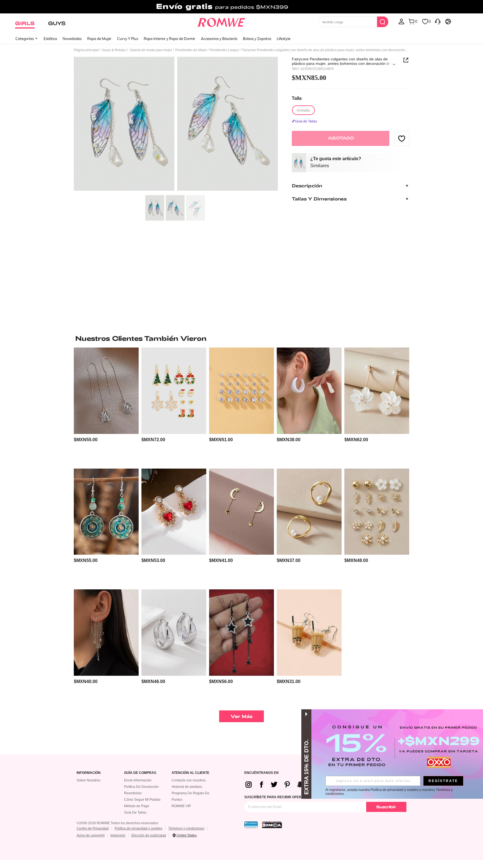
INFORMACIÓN (89, 773)
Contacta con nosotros (189, 780)
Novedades (72, 38)
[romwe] (221, 21)
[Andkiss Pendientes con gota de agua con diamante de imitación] (106, 391)
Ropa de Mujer (99, 38)
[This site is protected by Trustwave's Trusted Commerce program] (251, 824)
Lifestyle (283, 38)
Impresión (118, 835)
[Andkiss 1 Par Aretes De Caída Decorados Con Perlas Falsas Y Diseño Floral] (376, 391)
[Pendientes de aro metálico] (173, 632)
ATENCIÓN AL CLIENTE (190, 773)
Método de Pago (136, 806)
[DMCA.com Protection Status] (272, 824)
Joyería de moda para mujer (150, 50)
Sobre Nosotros (88, 780)
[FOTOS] (176, 124)
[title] (241, 338)
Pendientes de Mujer (191, 50)
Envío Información (137, 780)
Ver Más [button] (242, 716)
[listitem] (106, 406)
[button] (401, 138)
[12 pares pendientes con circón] (241, 391)
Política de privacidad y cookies (138, 828)
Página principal (86, 50)
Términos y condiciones (186, 828)
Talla (297, 98)
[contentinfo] (86, 440)
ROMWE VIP (181, 806)
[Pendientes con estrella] (241, 512)
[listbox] (401, 21)
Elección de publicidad (148, 835)
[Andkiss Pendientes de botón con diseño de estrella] (106, 632)
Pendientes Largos (224, 50)
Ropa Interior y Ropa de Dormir (169, 38)
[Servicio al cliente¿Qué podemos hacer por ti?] (437, 21)
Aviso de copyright (91, 835)
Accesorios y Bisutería (219, 38)
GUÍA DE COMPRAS (140, 773)
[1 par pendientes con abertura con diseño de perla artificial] (309, 512)
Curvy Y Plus (127, 38)
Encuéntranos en (261, 773)
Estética (50, 38)
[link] (241, 6)
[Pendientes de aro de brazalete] (309, 391)
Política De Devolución (141, 787)
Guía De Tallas (135, 812)
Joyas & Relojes (114, 50)
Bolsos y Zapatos (257, 38)
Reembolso (133, 793)
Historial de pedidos (187, 787)
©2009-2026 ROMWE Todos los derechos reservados (117, 823)
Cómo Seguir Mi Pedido (142, 800)
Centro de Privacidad (93, 828)
